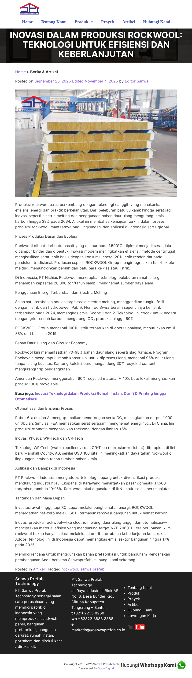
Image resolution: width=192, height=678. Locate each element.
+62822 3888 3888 (95, 618)
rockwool (70, 569)
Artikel (128, 21)
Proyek (107, 21)
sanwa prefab (92, 569)
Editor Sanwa (136, 81)
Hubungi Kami (156, 21)
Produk (82, 21)
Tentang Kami (53, 21)
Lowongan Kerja (142, 615)
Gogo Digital (106, 668)
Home (27, 21)
